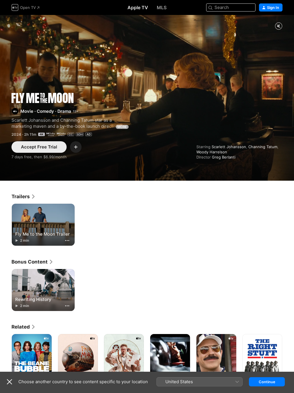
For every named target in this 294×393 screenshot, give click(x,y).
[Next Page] (288, 364)
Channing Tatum (262, 146)
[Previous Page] (6, 364)
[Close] (9, 381)
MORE (122, 127)
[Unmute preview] (278, 26)
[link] (23, 196)
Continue (267, 381)
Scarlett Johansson (229, 146)
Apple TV (137, 7)
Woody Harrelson (211, 152)
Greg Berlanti (223, 157)
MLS (162, 7)
